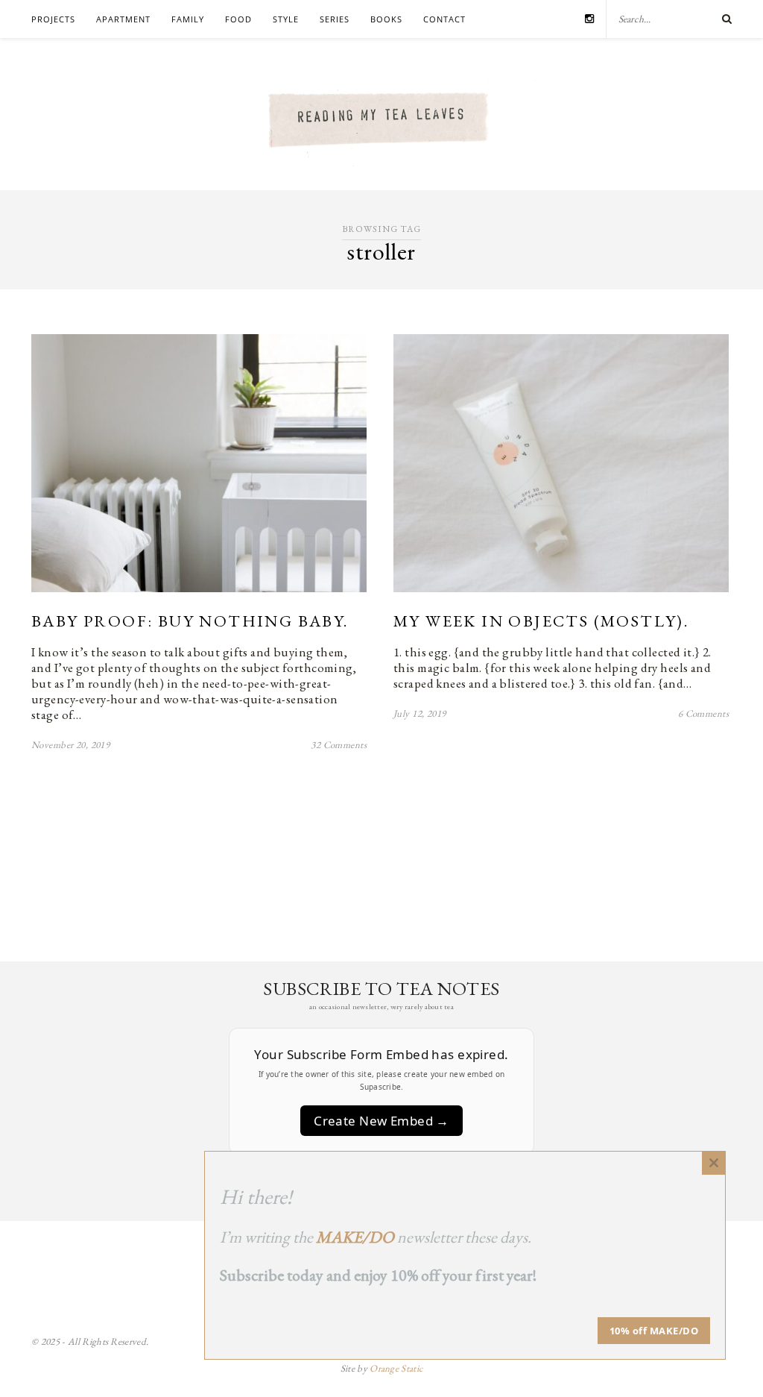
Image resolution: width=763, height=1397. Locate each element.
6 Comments (703, 713)
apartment (123, 19)
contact (444, 19)
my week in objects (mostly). (540, 621)
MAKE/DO (355, 1237)
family (187, 19)
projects (53, 19)
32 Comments (339, 744)
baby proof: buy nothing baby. (190, 621)
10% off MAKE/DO (654, 1330)
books (386, 19)
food (238, 19)
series (334, 19)
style (286, 19)
